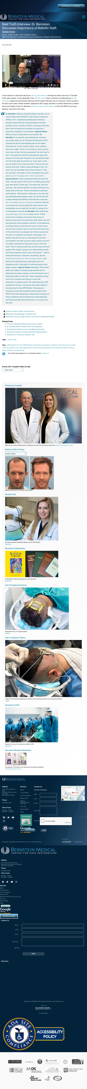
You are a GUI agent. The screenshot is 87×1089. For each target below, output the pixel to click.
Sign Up (7, 769)
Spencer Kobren (7, 350)
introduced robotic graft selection (43, 106)
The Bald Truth (19, 350)
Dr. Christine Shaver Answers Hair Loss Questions (24, 327)
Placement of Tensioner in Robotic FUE (21, 335)
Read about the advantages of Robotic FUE (21, 314)
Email (36, 798)
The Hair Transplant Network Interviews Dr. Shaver (24, 324)
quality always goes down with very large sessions (24, 259)
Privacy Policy (78, 842)
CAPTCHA (36, 820)
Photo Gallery (24, 809)
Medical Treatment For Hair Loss (24, 802)
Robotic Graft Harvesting (36, 348)
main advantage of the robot (16, 214)
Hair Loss (23, 806)
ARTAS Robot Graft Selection (33, 345)
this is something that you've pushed (19, 202)
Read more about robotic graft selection (20, 311)
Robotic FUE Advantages (18, 348)
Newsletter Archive (16, 769)
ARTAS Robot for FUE (14, 345)
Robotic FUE (12, 340)
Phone (36, 803)
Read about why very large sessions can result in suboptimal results (30, 317)
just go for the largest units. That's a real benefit (26, 176)
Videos (7, 700)
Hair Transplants (25, 795)
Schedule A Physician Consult (64, 445)
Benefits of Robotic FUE (52, 345)
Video (22, 812)
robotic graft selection (39, 95)
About (22, 790)
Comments (37, 810)
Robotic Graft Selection (54, 348)
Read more (8, 544)
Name (36, 794)
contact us (45, 353)
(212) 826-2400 (6, 802)
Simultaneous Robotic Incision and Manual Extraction (26, 329)
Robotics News (68, 348)
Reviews (7, 633)
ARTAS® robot (39, 98)
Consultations (24, 792)
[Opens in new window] (7, 827)
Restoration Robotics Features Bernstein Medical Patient (27, 332)
